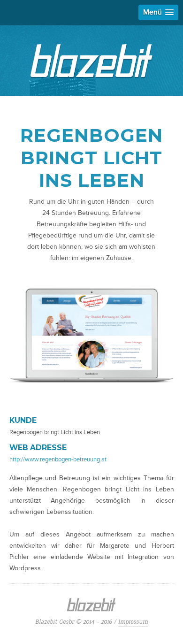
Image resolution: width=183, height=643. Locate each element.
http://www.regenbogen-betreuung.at (58, 459)
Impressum (133, 622)
